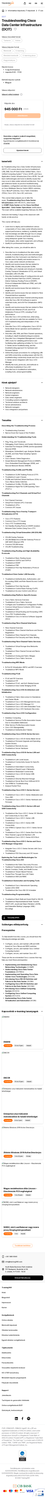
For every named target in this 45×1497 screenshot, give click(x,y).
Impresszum (6, 1302)
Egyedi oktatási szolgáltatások (13, 1340)
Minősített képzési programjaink (14, 1378)
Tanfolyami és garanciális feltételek (15, 1400)
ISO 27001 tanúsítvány (10, 1373)
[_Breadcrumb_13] (3, 10)
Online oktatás (7, 1320)
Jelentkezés (6, 1395)
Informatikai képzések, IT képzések (21, 11)
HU (30, 3)
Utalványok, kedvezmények (12, 1410)
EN (36, 3)
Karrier (4, 1307)
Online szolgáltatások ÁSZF (12, 1405)
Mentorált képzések (9, 1325)
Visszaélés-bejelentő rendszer (13, 1368)
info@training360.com (13, 1262)
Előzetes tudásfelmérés (11, 1335)
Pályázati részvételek (10, 1383)
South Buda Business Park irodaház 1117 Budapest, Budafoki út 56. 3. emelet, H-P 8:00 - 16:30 (18, 1269)
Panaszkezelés (7, 1363)
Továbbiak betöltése (22, 1245)
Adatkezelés (6, 1353)
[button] (25, 3)
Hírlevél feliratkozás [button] (22, 1278)
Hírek (4, 1292)
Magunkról (6, 1297)
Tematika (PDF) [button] (13, 918)
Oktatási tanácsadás (10, 1330)
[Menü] (42, 3)
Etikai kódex (6, 1358)
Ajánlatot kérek (22, 150)
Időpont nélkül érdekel (10, 94)
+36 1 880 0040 (11, 1256)
